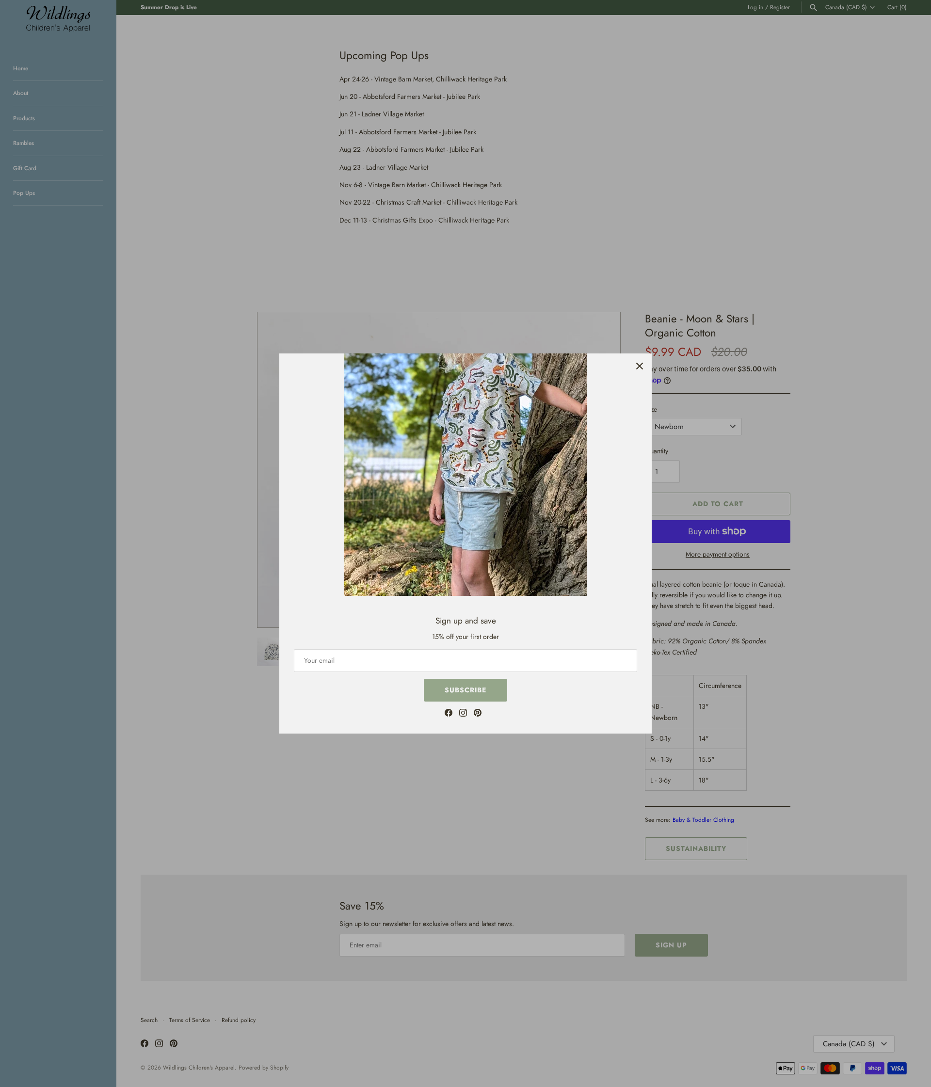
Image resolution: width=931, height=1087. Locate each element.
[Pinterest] (478, 713)
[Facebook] (448, 713)
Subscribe (465, 690)
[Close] (639, 365)
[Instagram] (463, 713)
